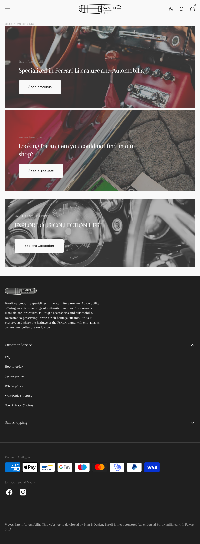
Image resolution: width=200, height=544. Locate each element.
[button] (7, 9)
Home (8, 23)
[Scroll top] (194, 538)
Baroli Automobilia (27, 524)
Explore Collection (39, 246)
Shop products (40, 87)
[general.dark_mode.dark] (171, 9)
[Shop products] (100, 67)
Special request (40, 171)
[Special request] (100, 150)
